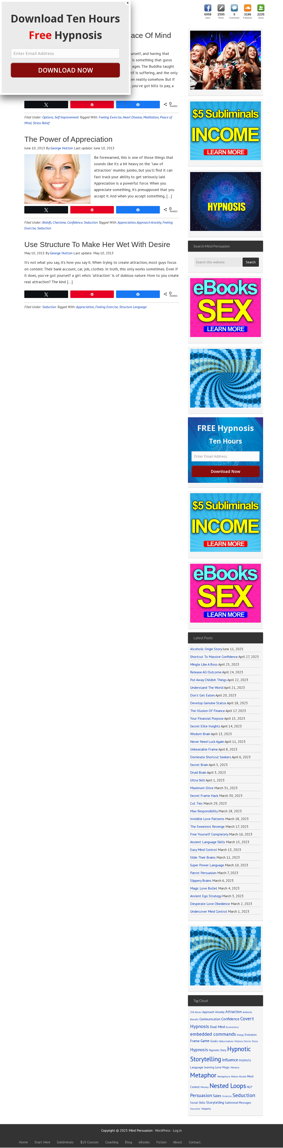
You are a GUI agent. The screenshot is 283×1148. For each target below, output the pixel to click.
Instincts (245, 1060)
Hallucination (226, 1041)
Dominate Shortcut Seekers (210, 757)
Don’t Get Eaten (202, 695)
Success (195, 1108)
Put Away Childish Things (208, 680)
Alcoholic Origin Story (206, 649)
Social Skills (197, 1103)
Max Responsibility (204, 811)
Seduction (91, 222)
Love (218, 1067)
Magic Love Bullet (203, 888)
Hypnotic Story (217, 1050)
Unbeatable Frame (204, 749)
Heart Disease (132, 117)
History (239, 1041)
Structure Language (133, 307)
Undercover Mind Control (208, 911)
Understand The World (206, 687)
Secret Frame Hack (204, 795)
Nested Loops (228, 1085)
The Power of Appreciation (68, 139)
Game (205, 1040)
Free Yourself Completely (209, 834)
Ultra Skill (197, 780)
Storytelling (215, 1102)
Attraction (233, 1011)
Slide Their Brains (203, 857)
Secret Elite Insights (205, 726)
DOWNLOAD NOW (65, 70)
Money (205, 1087)
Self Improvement (66, 117)
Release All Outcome (206, 672)
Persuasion (201, 1095)
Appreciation (127, 222)
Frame (195, 1041)
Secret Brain (199, 764)
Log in (177, 1130)
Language (196, 1067)
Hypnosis (199, 1049)
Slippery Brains (200, 880)
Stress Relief (41, 123)
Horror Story (251, 1041)
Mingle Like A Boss (204, 664)
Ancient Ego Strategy (205, 896)
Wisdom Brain (200, 734)
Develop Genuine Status (208, 703)
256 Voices (195, 1012)
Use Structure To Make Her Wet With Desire (97, 244)
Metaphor (203, 1075)
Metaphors (223, 1076)
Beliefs (46, 222)
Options (47, 117)
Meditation (151, 117)
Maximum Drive (201, 788)
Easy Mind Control (203, 849)
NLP (249, 1087)
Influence (230, 1059)
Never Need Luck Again (207, 741)
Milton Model (238, 1076)
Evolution (251, 1035)
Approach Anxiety (149, 222)
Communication (209, 1019)
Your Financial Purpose (207, 718)
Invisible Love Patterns (207, 819)
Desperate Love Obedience (210, 903)
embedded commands (213, 1034)
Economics (232, 1027)
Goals (214, 1041)
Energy (240, 1034)
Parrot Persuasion (203, 873)
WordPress (162, 1130)
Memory (235, 1067)
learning (209, 1067)
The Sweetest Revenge (207, 826)
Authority (247, 1012)
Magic (226, 1067)
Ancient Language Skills (207, 842)
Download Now (225, 471)
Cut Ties (196, 803)
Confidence (74, 222)
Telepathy (206, 1108)
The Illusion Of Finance (207, 710)
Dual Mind (217, 1026)
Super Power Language (207, 865)
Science (227, 1096)
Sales (217, 1095)
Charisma (59, 222)
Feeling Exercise (110, 117)
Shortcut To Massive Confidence (214, 656)
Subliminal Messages (238, 1103)
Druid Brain (198, 772)
